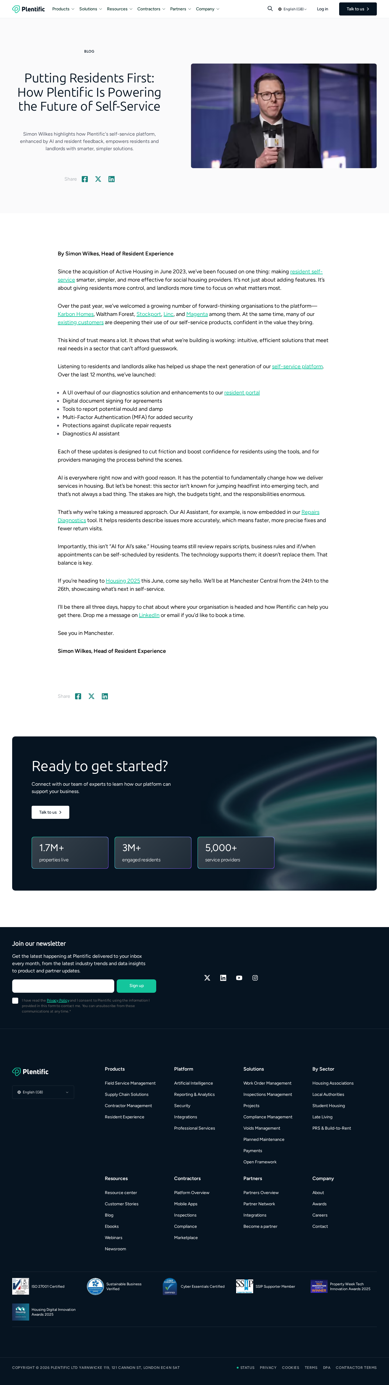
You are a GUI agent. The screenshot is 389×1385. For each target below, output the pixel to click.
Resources (117, 9)
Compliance (185, 1226)
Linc (169, 314)
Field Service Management (130, 1083)
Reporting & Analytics (194, 1094)
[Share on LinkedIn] (111, 179)
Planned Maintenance (263, 1139)
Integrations (185, 1117)
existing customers (81, 322)
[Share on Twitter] (98, 179)
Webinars (113, 1237)
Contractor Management (128, 1105)
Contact (320, 1226)
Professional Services (194, 1128)
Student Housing (328, 1105)
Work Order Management (267, 1083)
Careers (320, 1215)
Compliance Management (267, 1117)
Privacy (268, 1368)
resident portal (242, 392)
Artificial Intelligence (193, 1083)
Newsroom (115, 1249)
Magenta (197, 314)
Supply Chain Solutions (127, 1094)
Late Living (322, 1117)
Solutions (88, 9)
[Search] (270, 8)
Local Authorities (328, 1094)
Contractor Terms (356, 1368)
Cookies (290, 1368)
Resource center (121, 1192)
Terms (311, 1368)
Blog (109, 1215)
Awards (319, 1204)
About (318, 1192)
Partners (178, 9)
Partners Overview (261, 1192)
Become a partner (260, 1226)
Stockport (148, 314)
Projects (251, 1105)
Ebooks (112, 1226)
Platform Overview (191, 1192)
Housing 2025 (123, 580)
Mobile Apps (186, 1204)
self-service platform (297, 366)
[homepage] (28, 9)
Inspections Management (267, 1094)
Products (61, 9)
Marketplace (186, 1237)
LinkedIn (149, 615)
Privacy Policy (58, 1000)
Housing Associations (333, 1083)
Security (182, 1105)
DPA (327, 1368)
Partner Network (259, 1204)
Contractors (148, 9)
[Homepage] (43, 1071)
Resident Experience (124, 1117)
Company (205, 9)
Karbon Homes (76, 314)
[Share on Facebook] (85, 179)
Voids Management (261, 1128)
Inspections (185, 1215)
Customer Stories (122, 1204)
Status (247, 1368)
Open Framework (260, 1162)
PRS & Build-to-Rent (331, 1128)
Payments (252, 1150)
